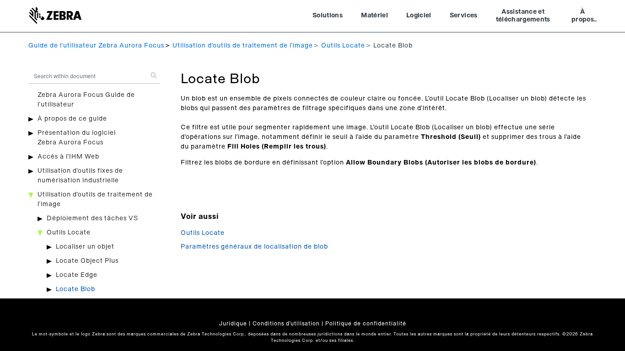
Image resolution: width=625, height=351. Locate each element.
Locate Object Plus (87, 261)
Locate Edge (76, 275)
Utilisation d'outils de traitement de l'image (242, 46)
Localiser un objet (85, 247)
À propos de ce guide (72, 119)
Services (464, 15)
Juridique (233, 323)
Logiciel (418, 15)
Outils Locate (343, 46)
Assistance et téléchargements (523, 16)
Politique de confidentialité (365, 323)
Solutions (327, 15)
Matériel (374, 15)
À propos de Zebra (582, 17)
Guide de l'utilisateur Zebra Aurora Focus (96, 46)
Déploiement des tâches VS (92, 218)
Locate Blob (75, 289)
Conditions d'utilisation (286, 323)
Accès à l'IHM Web (68, 157)
